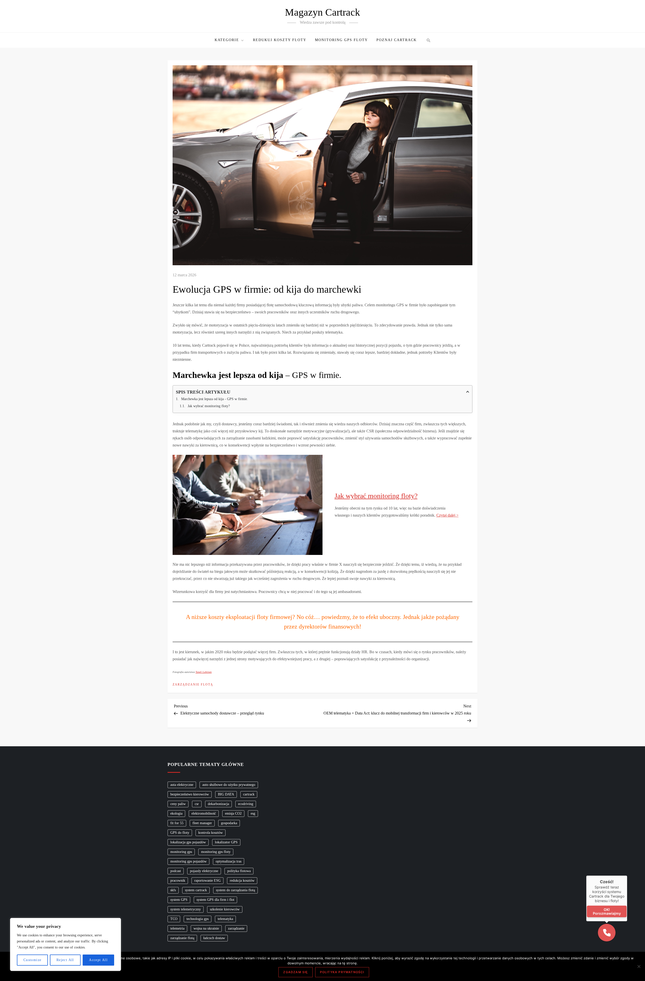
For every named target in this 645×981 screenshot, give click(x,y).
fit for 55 (176, 823)
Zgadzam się (295, 972)
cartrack (248, 794)
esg (253, 813)
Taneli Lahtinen (204, 672)
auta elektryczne (181, 785)
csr (197, 804)
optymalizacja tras (228, 861)
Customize (32, 960)
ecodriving (245, 804)
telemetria (177, 928)
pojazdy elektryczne (204, 871)
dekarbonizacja (218, 804)
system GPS (178, 900)
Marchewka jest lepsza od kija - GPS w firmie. (214, 399)
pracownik (177, 880)
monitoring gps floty (216, 852)
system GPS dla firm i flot (215, 900)
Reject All (65, 960)
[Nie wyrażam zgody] (638, 966)
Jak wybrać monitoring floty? (209, 406)
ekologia (176, 813)
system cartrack (196, 890)
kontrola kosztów (210, 833)
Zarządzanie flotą (193, 684)
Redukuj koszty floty (279, 40)
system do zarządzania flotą (235, 890)
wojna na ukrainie (206, 928)
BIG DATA (226, 794)
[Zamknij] (627, 875)
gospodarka (229, 823)
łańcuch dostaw (214, 938)
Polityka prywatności (342, 972)
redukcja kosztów (242, 880)
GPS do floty (179, 833)
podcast (175, 871)
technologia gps (197, 919)
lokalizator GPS (226, 842)
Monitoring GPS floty (341, 40)
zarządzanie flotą (182, 938)
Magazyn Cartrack (322, 12)
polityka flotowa (239, 871)
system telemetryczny (185, 909)
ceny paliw (178, 804)
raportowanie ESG (207, 880)
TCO (173, 919)
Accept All (98, 960)
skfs (173, 890)
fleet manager (202, 823)
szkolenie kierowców (225, 909)
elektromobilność (203, 813)
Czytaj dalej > (447, 515)
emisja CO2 (233, 813)
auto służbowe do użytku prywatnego (228, 785)
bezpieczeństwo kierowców (189, 794)
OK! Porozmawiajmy (607, 911)
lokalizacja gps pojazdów (188, 842)
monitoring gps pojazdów (188, 861)
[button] (428, 40)
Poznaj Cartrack (396, 40)
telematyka (225, 919)
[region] (65, 944)
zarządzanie (236, 928)
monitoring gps (181, 852)
